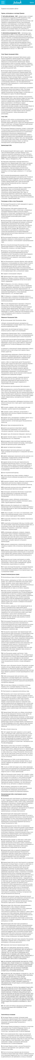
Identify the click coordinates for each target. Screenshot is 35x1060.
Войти (32, 2)
